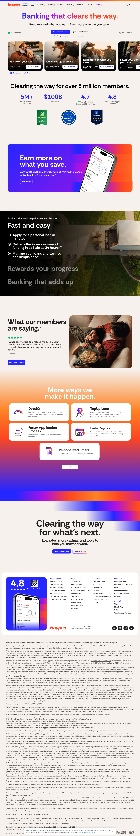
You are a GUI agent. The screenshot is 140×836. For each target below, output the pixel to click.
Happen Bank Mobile (84, 741)
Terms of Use (76, 581)
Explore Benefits (70, 467)
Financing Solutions (57, 590)
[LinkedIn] (131, 628)
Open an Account (107, 67)
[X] (120, 628)
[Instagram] (125, 628)
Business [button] (60, 5)
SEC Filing (75, 596)
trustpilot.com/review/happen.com (76, 781)
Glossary (117, 596)
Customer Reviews (121, 593)
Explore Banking (80, 551)
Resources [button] (81, 5)
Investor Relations (100, 599)
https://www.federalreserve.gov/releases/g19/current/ (97, 751)
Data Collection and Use (80, 590)
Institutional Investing (58, 596)
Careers (96, 590)
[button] (25, 56)
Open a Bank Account (80, 32)
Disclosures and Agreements (77, 601)
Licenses (74, 608)
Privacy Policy (76, 584)
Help (116, 610)
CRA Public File (99, 581)
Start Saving (26, 182)
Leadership (97, 587)
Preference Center (89, 832)
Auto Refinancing (56, 587)
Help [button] (90, 5)
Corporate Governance (102, 596)
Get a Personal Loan (60, 32)
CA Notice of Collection (80, 587)
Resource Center (121, 581)
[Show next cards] (133, 56)
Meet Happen (100, 5)
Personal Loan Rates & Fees (123, 586)
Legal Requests (77, 605)
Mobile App (118, 607)
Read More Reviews (16, 362)
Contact (96, 602)
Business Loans (56, 593)
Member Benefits (121, 590)
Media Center (98, 593)
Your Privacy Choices (122, 613)
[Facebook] (114, 628)
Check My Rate (33, 67)
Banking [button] (51, 5)
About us (96, 584)
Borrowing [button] (41, 5)
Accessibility (76, 593)
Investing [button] (70, 5)
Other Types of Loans (58, 599)
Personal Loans (56, 581)
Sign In (128, 5)
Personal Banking (56, 584)
